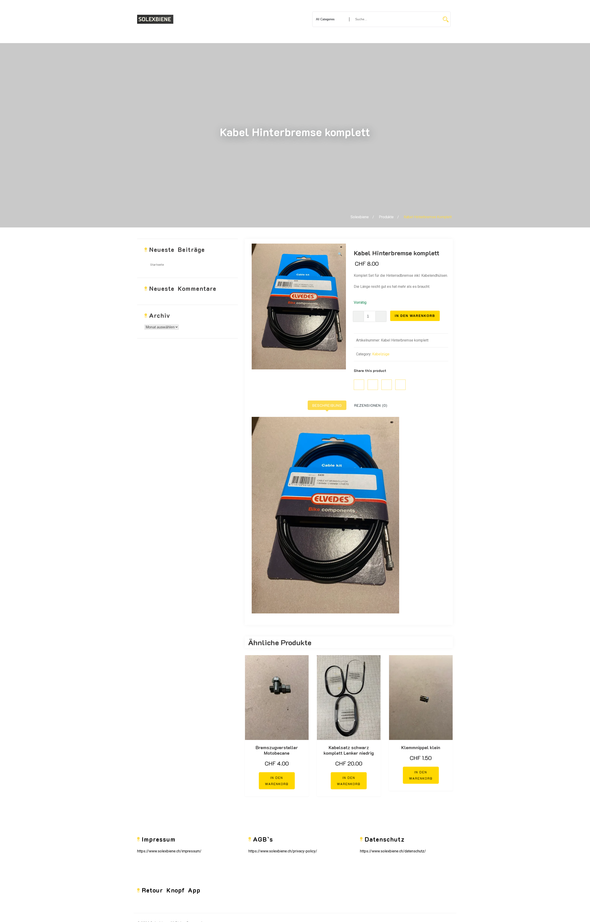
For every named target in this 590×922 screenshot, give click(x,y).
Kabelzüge (380, 354)
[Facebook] (359, 385)
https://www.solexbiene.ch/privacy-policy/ (282, 851)
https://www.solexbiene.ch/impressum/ (169, 851)
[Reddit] (400, 385)
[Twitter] (373, 385)
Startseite (157, 264)
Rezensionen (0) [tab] (370, 405)
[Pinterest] (386, 385)
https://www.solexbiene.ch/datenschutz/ (393, 851)
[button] (340, 254)
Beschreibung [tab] (327, 405)
